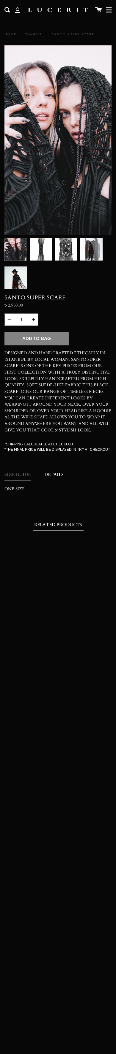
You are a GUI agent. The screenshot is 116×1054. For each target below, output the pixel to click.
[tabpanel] (58, 140)
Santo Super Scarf (73, 34)
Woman (33, 34)
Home (10, 34)
